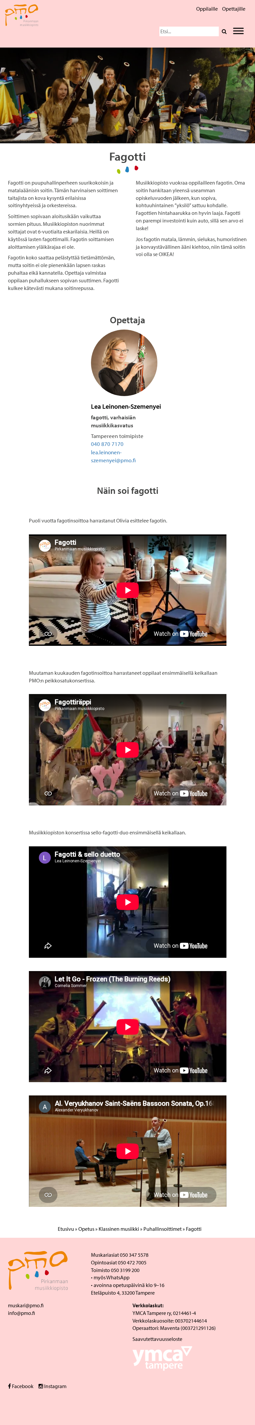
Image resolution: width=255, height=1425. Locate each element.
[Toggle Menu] (238, 31)
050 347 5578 (134, 1254)
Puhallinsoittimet (162, 1228)
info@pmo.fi (21, 1313)
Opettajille (233, 8)
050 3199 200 (125, 1270)
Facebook (22, 1386)
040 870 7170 (107, 443)
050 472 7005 (132, 1262)
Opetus (86, 1228)
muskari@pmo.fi (25, 1305)
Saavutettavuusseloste (157, 1339)
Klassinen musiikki (119, 1228)
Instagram (54, 1386)
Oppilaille (207, 8)
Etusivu (66, 1228)
